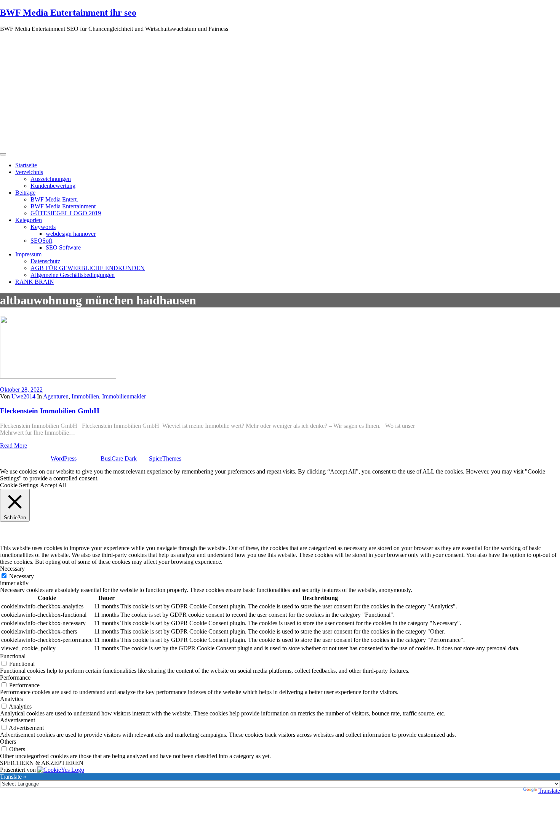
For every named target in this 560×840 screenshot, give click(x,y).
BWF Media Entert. (54, 199)
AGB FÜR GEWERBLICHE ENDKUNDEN (87, 268)
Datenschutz (45, 261)
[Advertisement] (280, 91)
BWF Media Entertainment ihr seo (68, 13)
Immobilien (85, 396)
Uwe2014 (23, 396)
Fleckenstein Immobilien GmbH (49, 411)
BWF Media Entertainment (63, 206)
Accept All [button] (53, 485)
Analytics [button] (11, 699)
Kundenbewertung (52, 185)
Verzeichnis (29, 172)
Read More (13, 445)
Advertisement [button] (17, 720)
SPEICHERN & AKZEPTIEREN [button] (41, 763)
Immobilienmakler (124, 396)
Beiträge (25, 192)
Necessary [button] (12, 568)
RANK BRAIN (34, 281)
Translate (549, 790)
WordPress (64, 458)
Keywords (43, 227)
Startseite (26, 165)
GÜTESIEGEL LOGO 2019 (65, 213)
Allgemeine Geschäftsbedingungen (72, 275)
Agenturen (56, 396)
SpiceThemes (165, 458)
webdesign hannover (71, 233)
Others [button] (8, 741)
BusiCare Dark (119, 458)
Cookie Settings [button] (19, 485)
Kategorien (28, 220)
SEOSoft (41, 240)
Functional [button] (13, 656)
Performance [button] (15, 677)
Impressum (28, 254)
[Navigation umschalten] (3, 154)
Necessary (21, 576)
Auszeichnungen (50, 179)
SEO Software (63, 247)
